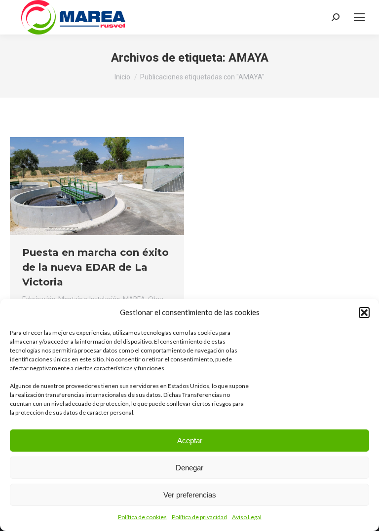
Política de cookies (142, 517)
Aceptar (189, 440)
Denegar (189, 467)
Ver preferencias (189, 495)
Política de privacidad (199, 517)
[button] (364, 313)
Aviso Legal (247, 517)
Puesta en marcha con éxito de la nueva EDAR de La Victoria (95, 267)
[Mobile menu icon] (359, 17)
